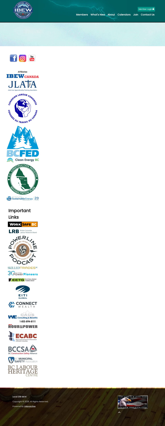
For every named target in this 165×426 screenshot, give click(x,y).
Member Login (146, 9)
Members (82, 14)
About (111, 14)
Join (135, 14)
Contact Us (147, 14)
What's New (98, 14)
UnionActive (30, 406)
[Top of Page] (119, 412)
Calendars (124, 14)
